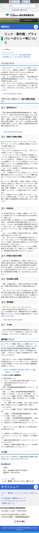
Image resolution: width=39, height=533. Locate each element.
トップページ (5, 479)
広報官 (13, 479)
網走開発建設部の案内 (22, 517)
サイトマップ (16, 1)
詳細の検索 (15, 10)
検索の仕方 (23, 10)
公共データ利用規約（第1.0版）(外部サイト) (19, 371)
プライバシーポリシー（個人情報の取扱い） (18, 55)
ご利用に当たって (7, 503)
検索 (36, 6)
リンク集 (26, 1)
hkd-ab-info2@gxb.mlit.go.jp (13, 93)
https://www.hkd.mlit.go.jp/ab (13, 132)
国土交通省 (19, 521)
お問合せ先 (26, 57)
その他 (18, 57)
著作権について (9, 57)
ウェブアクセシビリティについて (13, 501)
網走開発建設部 (20, 16)
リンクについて (9, 52)
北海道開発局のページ (30, 20)
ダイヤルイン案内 (7, 517)
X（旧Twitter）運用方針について (13, 498)
